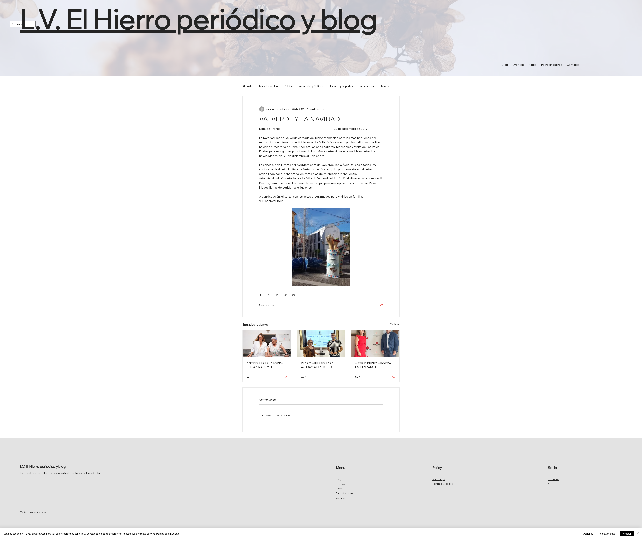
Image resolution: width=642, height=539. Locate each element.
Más (383, 86)
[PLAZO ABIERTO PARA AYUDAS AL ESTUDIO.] (321, 343)
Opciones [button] (588, 533)
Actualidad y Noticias (311, 86)
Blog (338, 479)
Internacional (367, 86)
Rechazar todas (607, 533)
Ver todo (395, 323)
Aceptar (627, 533)
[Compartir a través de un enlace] (285, 294)
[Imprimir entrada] (293, 294)
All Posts (247, 86)
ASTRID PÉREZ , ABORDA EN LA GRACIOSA (265, 365)
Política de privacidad (167, 533)
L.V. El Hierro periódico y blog (198, 19)
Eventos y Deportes (341, 86)
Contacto (341, 497)
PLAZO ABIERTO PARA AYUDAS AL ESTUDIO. (317, 365)
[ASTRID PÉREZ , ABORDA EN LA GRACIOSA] (267, 343)
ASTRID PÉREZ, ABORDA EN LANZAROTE (373, 365)
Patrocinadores (344, 493)
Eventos (340, 483)
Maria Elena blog (268, 86)
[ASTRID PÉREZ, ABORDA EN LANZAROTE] (375, 343)
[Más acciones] (381, 109)
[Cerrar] (638, 533)
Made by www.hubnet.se (33, 511)
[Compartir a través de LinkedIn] (277, 294)
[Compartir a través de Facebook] (260, 294)
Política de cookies (442, 483)
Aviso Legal (438, 479)
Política (288, 86)
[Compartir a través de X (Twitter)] (269, 294)
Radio (339, 488)
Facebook (553, 479)
